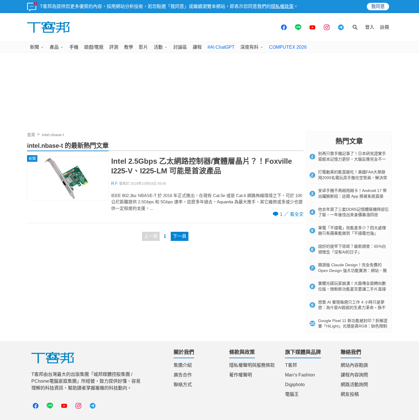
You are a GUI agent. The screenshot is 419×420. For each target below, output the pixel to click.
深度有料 (249, 47)
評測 (113, 47)
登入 (369, 27)
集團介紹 (183, 365)
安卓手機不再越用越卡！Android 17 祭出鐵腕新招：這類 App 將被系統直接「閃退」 (352, 196)
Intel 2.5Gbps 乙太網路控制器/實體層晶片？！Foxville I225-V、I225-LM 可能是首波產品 (201, 166)
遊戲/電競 (93, 47)
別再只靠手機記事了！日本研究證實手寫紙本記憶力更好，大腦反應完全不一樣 (352, 159)
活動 (158, 47)
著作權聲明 (240, 374)
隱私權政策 (282, 6)
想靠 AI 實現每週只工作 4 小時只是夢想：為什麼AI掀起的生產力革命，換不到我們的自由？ (352, 307)
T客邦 (291, 365)
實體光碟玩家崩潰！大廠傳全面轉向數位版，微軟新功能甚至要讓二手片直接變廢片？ (352, 289)
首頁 (31, 135)
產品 (54, 47)
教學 (128, 47)
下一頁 (179, 236)
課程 (197, 47)
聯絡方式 (183, 384)
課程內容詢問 (354, 374)
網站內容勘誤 (354, 365)
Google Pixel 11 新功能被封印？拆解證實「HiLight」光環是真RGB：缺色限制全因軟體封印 (352, 326)
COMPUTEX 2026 (288, 47)
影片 (143, 47)
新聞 (34, 47)
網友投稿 (350, 394)
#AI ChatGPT (221, 47)
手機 (73, 47)
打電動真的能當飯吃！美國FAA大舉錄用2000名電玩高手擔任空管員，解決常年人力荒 (352, 177)
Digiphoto (295, 384)
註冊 (384, 27)
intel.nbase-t (53, 135)
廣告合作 (183, 374)
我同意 (378, 6)
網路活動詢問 (354, 384)
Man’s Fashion (300, 374)
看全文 (297, 214)
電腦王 (292, 394)
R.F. (114, 183)
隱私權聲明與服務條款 (252, 365)
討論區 (180, 47)
